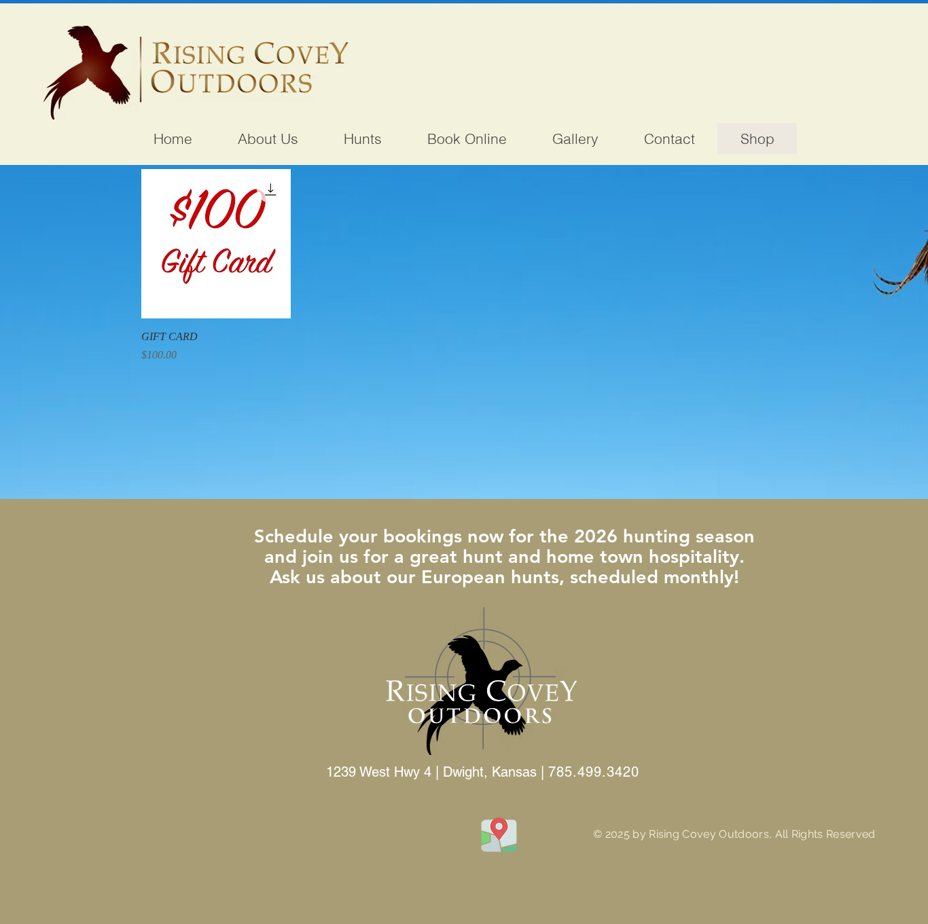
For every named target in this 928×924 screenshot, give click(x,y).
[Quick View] (216, 243)
